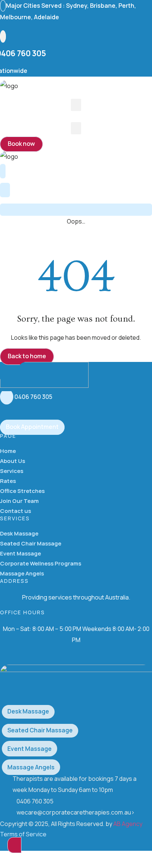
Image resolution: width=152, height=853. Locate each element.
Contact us (15, 511)
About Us (12, 461)
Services (11, 471)
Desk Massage (19, 533)
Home (8, 451)
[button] (76, 105)
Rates (8, 481)
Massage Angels (22, 573)
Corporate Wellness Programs (40, 563)
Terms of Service (23, 834)
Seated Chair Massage (30, 543)
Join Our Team (19, 501)
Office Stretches (22, 491)
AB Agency (127, 824)
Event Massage (20, 553)
